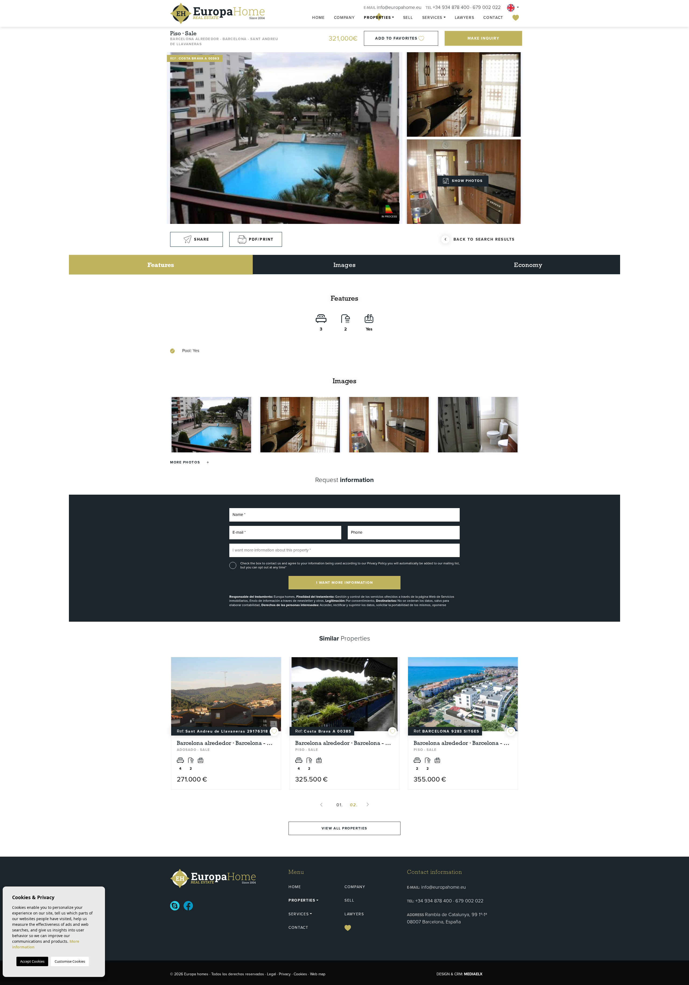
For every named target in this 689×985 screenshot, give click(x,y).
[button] (189, 462)
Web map (317, 974)
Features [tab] (160, 265)
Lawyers (464, 17)
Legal (271, 974)
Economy (528, 265)
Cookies (300, 974)
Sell (408, 17)
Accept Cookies (32, 961)
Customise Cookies (70, 961)
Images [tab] (344, 265)
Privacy (285, 974)
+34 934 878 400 (451, 7)
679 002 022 (487, 7)
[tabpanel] (226, 723)
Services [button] (432, 17)
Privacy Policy (377, 563)
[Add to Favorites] (274, 731)
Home (318, 17)
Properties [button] (377, 17)
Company (344, 17)
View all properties (344, 828)
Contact (493, 17)
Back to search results (484, 239)
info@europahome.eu (399, 7)
